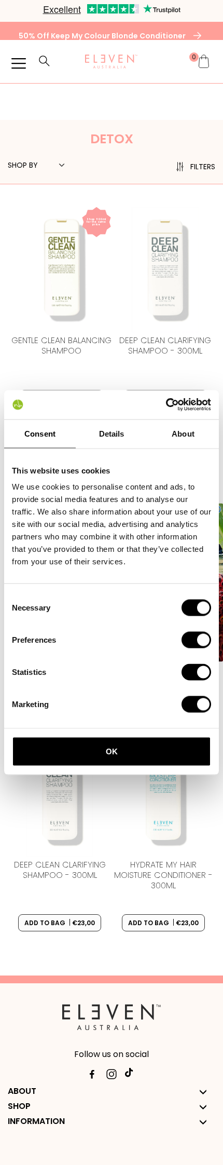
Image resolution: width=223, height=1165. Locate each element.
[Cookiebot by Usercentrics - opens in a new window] (165, 405)
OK (112, 751)
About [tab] (183, 433)
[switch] (196, 640)
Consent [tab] (39, 433)
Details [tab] (111, 433)
